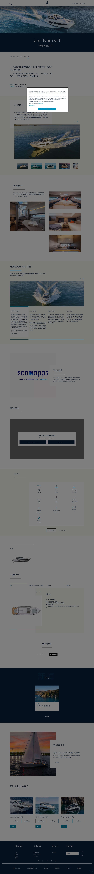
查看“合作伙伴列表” (32, 105)
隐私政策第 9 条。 (40, 103)
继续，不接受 (65, 89)
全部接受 (51, 108)
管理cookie (42, 108)
